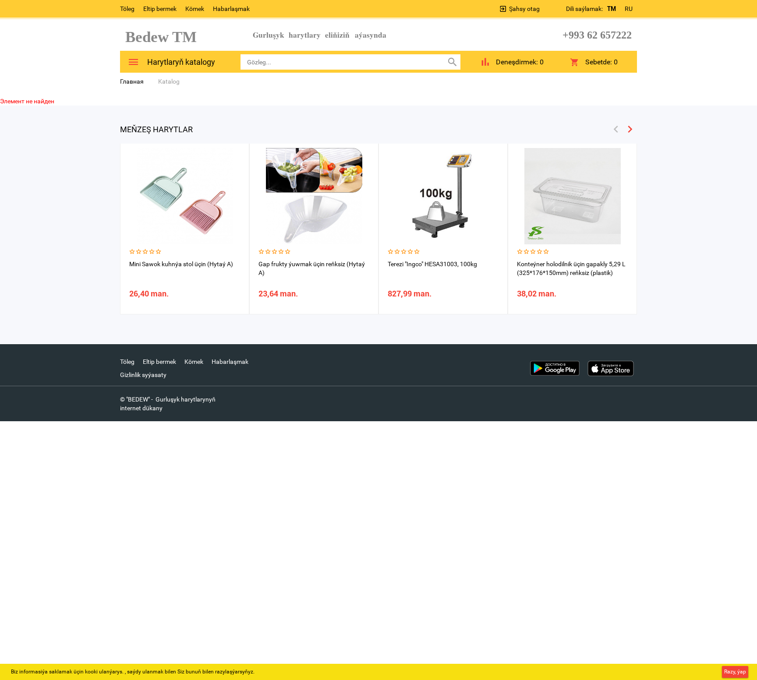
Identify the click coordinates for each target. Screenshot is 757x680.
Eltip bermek (160, 8)
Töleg (127, 8)
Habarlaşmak (231, 8)
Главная (132, 81)
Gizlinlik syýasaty (143, 374)
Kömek (194, 8)
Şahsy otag (524, 8)
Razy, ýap (735, 672)
